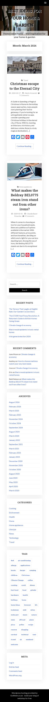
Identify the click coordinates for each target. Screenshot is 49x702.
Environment (14, 512)
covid (23, 585)
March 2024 (14, 436)
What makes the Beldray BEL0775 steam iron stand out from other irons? (24, 199)
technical (24, 634)
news (13, 620)
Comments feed (15, 671)
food (24, 590)
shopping (24, 630)
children (14, 575)
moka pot (15, 615)
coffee (30, 580)
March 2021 (14, 448)
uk (21, 639)
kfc (36, 605)
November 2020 (16, 465)
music (25, 615)
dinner (32, 585)
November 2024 (16, 419)
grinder (33, 590)
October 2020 (15, 469)
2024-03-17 (16, 93)
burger (22, 570)
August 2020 (14, 474)
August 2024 (14, 432)
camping (32, 570)
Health (12, 517)
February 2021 (15, 453)
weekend (29, 639)
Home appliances (25, 187)
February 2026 (15, 406)
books (13, 570)
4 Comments (29, 216)
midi (24, 610)
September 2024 (16, 427)
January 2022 (14, 440)
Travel (25, 80)
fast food (14, 590)
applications (25, 565)
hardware (15, 595)
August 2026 (14, 402)
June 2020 (13, 478)
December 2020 (15, 461)
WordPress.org (15, 675)
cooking (14, 585)
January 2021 (14, 457)
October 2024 (15, 423)
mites (32, 610)
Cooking (12, 508)
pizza (13, 625)
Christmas (26, 575)
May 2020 (13, 482)
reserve (14, 630)
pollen (21, 625)
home (24, 600)
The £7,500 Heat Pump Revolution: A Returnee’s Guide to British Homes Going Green (24, 318)
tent (34, 634)
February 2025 (15, 415)
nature (34, 615)
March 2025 (14, 411)
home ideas (15, 605)
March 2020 (14, 490)
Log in (11, 662)
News (11, 533)
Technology (14, 538)
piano (31, 620)
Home (11, 521)
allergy (13, 565)
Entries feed (14, 667)
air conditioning (24, 560)
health (25, 595)
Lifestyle (12, 529)
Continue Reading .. (24, 146)
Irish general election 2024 (20, 336)
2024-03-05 (18, 214)
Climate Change (17, 580)
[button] (45, 3)
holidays (14, 600)
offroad (22, 620)
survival (14, 634)
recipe (30, 625)
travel (13, 639)
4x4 (12, 560)
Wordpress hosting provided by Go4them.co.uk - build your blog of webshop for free (24, 695)
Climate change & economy (20, 325)
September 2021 (16, 444)
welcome (14, 644)
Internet (27, 605)
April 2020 (13, 486)
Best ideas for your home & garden (24, 18)
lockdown (15, 610)
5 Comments (24, 95)
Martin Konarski (31, 93)
